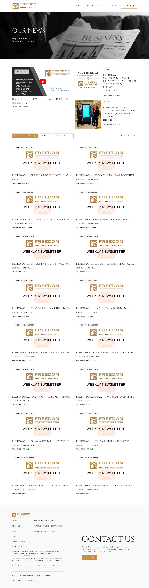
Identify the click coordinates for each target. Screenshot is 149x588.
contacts (16, 536)
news (114, 6)
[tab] (25, 136)
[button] (103, 6)
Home (78, 6)
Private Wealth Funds (43, 521)
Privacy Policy (18, 542)
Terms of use (18, 547)
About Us (89, 6)
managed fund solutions (45, 531)
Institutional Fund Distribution (48, 526)
